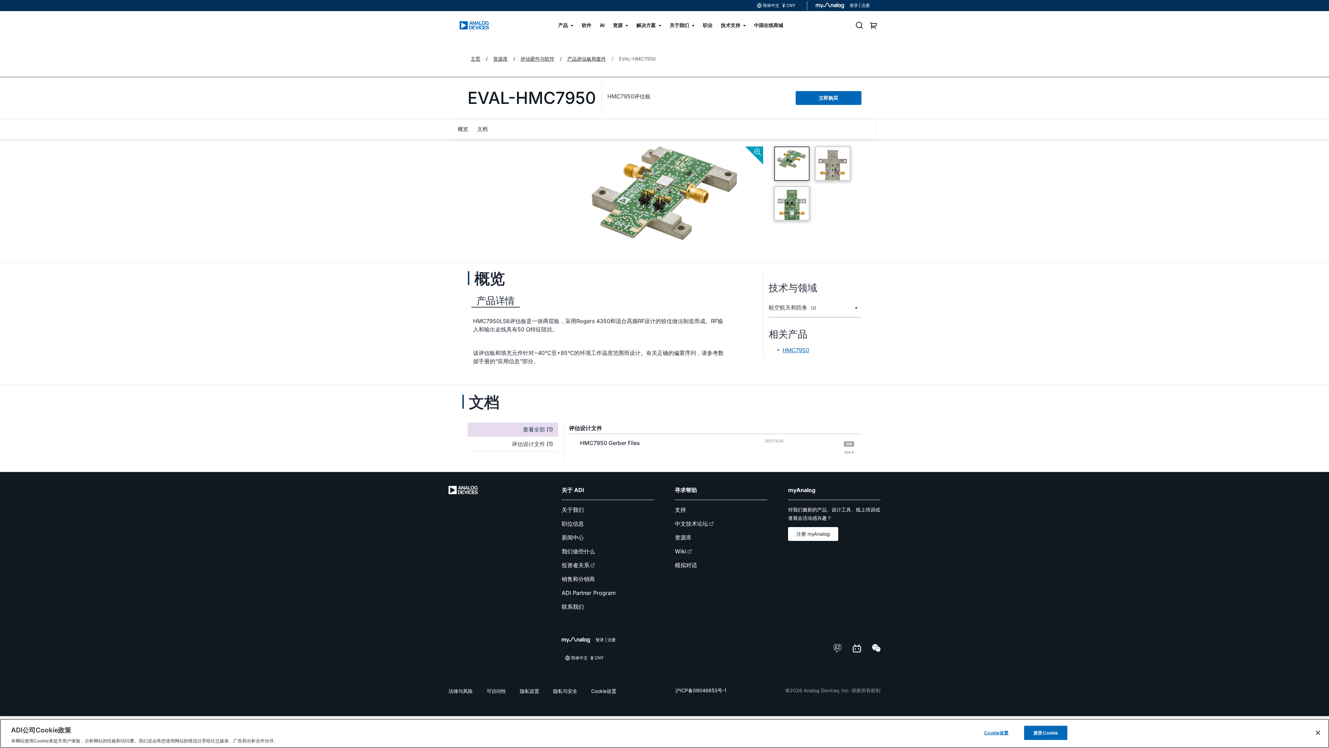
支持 (680, 509)
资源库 (683, 537)
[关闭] (1318, 732)
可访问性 (496, 691)
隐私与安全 (565, 691)
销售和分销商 (578, 579)
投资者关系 (575, 565)
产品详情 (496, 300)
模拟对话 (686, 565)
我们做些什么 (578, 551)
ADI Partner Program (589, 592)
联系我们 (573, 606)
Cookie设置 (603, 691)
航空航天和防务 (792, 307)
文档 (482, 129)
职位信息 (573, 523)
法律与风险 (461, 691)
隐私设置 (529, 691)
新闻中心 (573, 537)
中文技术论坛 (691, 523)
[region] (664, 733)
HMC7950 (796, 350)
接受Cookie (1045, 732)
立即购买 (828, 98)
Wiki (680, 551)
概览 (463, 129)
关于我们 (573, 509)
